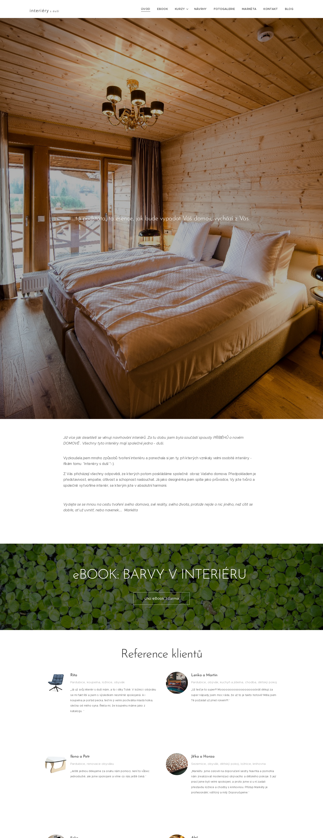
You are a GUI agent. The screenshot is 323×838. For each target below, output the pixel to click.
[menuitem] (147, 9)
